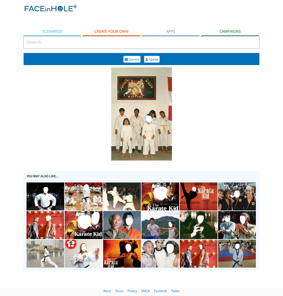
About (107, 291)
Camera (133, 59)
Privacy (132, 291)
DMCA (145, 291)
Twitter (175, 291)
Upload (153, 59)
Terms (119, 291)
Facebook (160, 291)
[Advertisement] (184, 13)
